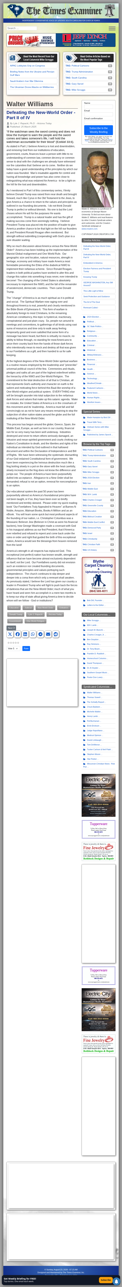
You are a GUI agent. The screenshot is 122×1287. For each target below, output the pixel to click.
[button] (10, 634)
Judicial (28, 607)
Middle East (93, 489)
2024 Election (93, 317)
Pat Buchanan (93, 721)
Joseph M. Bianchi (95, 630)
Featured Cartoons (95, 388)
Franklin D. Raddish (95, 654)
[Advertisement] (42, 682)
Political (90, 322)
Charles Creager (95, 500)
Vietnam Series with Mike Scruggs (96, 428)
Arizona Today (55, 614)
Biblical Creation (95, 517)
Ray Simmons (93, 644)
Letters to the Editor (95, 605)
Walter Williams (93, 692)
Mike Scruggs (78, 90)
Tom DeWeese (93, 745)
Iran (89, 483)
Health (90, 369)
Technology (92, 378)
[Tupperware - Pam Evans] (98, 829)
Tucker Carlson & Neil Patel (99, 749)
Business (91, 360)
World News (92, 393)
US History (92, 550)
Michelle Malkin (94, 712)
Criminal (90, 345)
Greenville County (95, 505)
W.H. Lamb (92, 494)
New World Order (45, 607)
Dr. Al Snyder (92, 668)
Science (90, 374)
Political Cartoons (80, 65)
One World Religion (35, 621)
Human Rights (93, 398)
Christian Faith (94, 544)
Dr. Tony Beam (93, 649)
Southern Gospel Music (97, 672)
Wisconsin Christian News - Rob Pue (99, 765)
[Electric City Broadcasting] (98, 795)
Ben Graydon (92, 639)
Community (92, 336)
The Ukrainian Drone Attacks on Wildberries (32, 87)
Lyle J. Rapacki (35, 614)
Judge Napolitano (94, 730)
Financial (91, 364)
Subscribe (106, 1280)
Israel (90, 533)
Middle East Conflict (96, 522)
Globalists (63, 607)
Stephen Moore (93, 754)
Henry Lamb (92, 716)
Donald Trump (15, 614)
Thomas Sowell (93, 697)
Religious (91, 331)
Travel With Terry (94, 422)
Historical (91, 350)
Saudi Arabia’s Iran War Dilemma (26, 81)
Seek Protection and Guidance (96, 296)
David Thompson (94, 663)
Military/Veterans (94, 355)
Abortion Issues (93, 402)
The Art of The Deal (91, 302)
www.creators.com (89, 229)
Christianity (92, 539)
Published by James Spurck (99, 435)
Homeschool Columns (96, 658)
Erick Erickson (93, 726)
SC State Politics (94, 326)
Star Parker (92, 759)
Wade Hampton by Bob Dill (98, 417)
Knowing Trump (90, 277)
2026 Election (93, 478)
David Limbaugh (94, 740)
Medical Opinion (94, 735)
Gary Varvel (77, 83)
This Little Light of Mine (93, 291)
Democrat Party (94, 528)
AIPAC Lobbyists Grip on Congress (27, 65)
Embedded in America (92, 263)
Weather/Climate (94, 383)
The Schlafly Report (95, 702)
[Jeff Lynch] (61, 39)
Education (14, 607)
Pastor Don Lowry (94, 677)
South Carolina (79, 77)
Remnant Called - (91, 308)
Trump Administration (82, 71)
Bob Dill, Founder (94, 600)
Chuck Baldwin (93, 707)
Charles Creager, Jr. (95, 635)
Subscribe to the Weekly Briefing (98, 130)
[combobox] (22, 28)
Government (15, 621)
